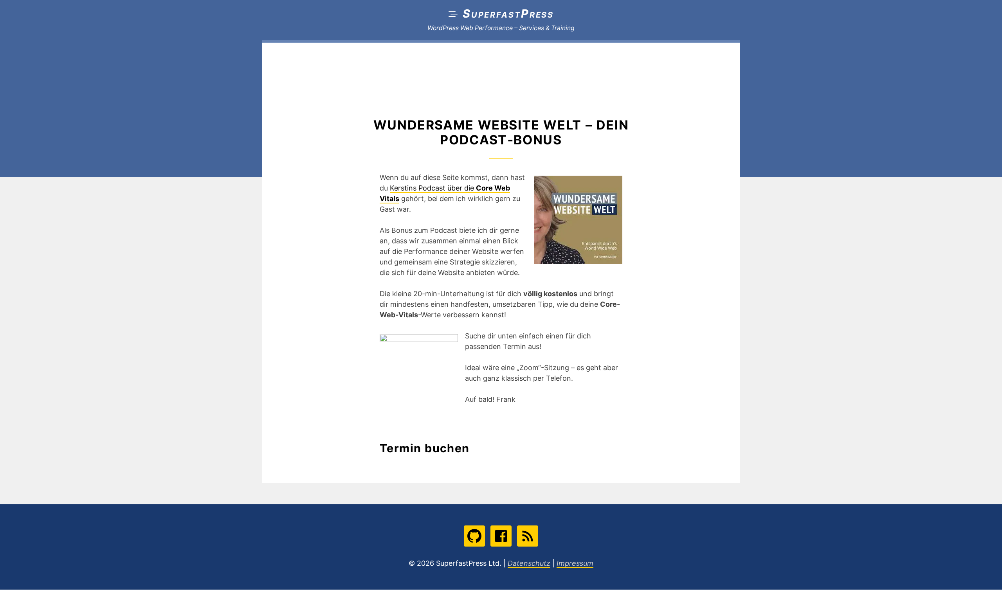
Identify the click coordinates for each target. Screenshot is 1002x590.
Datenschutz (529, 563)
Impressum (575, 563)
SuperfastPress (508, 13)
